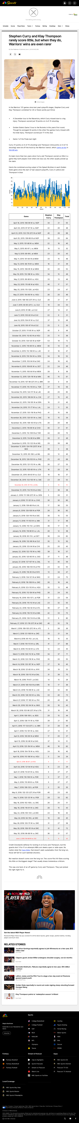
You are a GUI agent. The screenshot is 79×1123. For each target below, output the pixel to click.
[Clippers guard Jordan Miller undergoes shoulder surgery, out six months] (9, 959)
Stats (59, 26)
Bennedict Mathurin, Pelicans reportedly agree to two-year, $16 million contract (43, 968)
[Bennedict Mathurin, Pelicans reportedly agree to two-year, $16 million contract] (9, 968)
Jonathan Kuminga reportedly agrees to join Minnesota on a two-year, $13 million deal (44, 950)
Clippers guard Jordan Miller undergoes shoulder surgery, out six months (44, 958)
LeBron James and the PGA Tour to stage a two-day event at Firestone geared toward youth (43, 977)
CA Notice (20, 1107)
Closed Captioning (19, 1106)
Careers (11, 1106)
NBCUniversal (13, 1110)
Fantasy (37, 26)
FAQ (27, 1106)
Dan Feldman (14, 49)
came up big (61, 147)
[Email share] (19, 54)
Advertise (5, 1106)
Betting (45, 26)
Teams (29, 26)
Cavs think (26, 850)
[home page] (9, 3)
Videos (67, 26)
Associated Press (20, 980)
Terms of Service (28, 1107)
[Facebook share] (10, 54)
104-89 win (13, 150)
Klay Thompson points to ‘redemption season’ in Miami (37, 994)
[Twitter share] (15, 54)
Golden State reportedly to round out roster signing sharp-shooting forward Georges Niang (45, 986)
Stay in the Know (7, 1023)
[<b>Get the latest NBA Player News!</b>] (39, 910)
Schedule (5, 26)
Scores (13, 26)
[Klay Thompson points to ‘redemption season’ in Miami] (9, 996)
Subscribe (6, 1033)
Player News (21, 26)
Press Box (42, 1106)
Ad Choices (49, 1106)
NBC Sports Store (33, 1106)
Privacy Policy (57, 1106)
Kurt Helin (18, 952)
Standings (52, 26)
